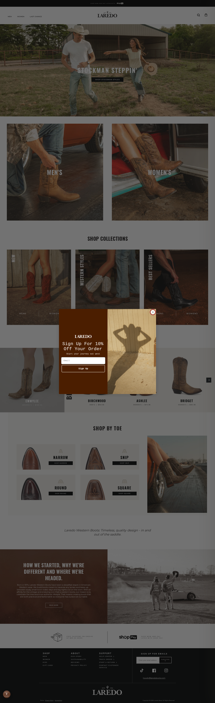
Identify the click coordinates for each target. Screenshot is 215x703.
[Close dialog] (153, 312)
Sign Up (83, 368)
